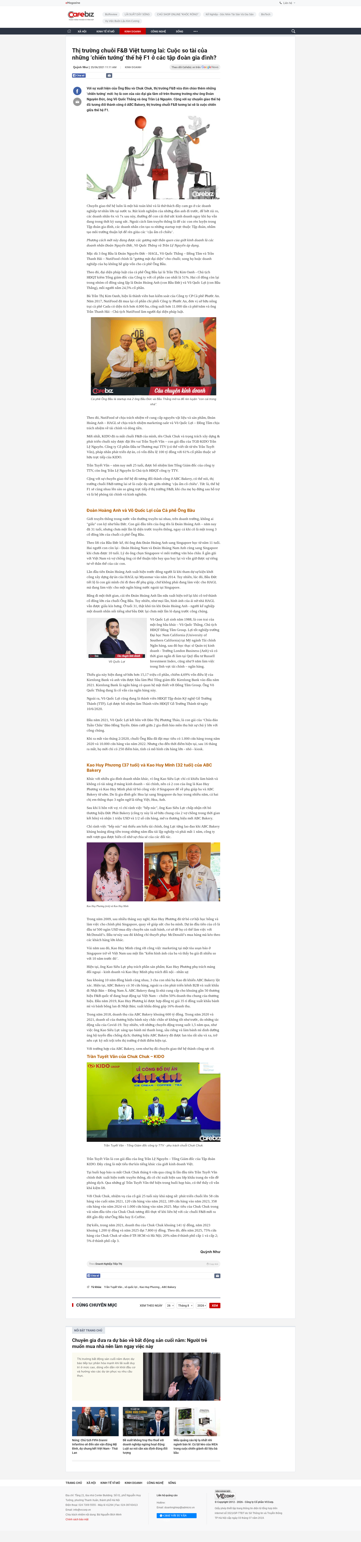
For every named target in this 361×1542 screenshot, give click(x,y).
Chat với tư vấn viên (175, 1516)
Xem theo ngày (151, 1305)
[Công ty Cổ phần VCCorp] (225, 1495)
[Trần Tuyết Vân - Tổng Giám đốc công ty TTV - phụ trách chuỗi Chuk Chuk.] (153, 1102)
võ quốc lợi (131, 1287)
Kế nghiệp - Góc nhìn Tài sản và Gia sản (230, 14)
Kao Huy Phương (150, 1287)
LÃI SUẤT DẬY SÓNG (137, 14)
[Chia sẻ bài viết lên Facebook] (77, 91)
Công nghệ (155, 1483)
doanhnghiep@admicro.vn (179, 1507)
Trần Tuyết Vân (113, 1287)
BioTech (265, 14)
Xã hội (91, 1483)
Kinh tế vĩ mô (110, 1483)
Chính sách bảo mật (77, 1519)
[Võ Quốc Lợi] (117, 638)
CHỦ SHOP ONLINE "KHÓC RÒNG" (177, 14)
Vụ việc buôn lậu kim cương (122, 21)
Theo (153, 1263)
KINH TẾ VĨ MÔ (105, 31)
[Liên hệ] (109, 75)
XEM (215, 1305)
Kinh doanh (133, 67)
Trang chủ (74, 1483)
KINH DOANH (133, 31)
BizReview (111, 14)
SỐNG (179, 31)
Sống (172, 1483)
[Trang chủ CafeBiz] (69, 31)
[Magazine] (73, 3)
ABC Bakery (169, 1287)
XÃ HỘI (82, 31)
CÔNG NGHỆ (158, 31)
